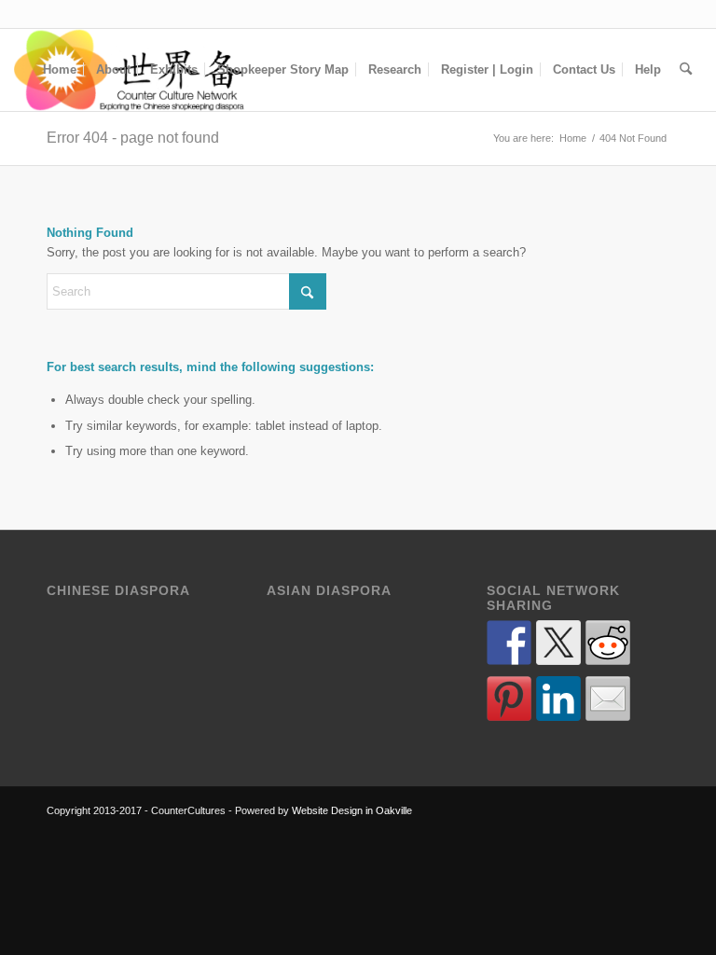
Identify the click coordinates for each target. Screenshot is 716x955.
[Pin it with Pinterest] (509, 698)
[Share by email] (607, 698)
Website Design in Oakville (352, 810)
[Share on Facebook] (509, 642)
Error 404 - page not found (133, 137)
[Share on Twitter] (558, 642)
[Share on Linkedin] (558, 698)
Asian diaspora (329, 591)
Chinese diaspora (118, 591)
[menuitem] (60, 70)
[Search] (685, 70)
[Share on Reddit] (607, 642)
